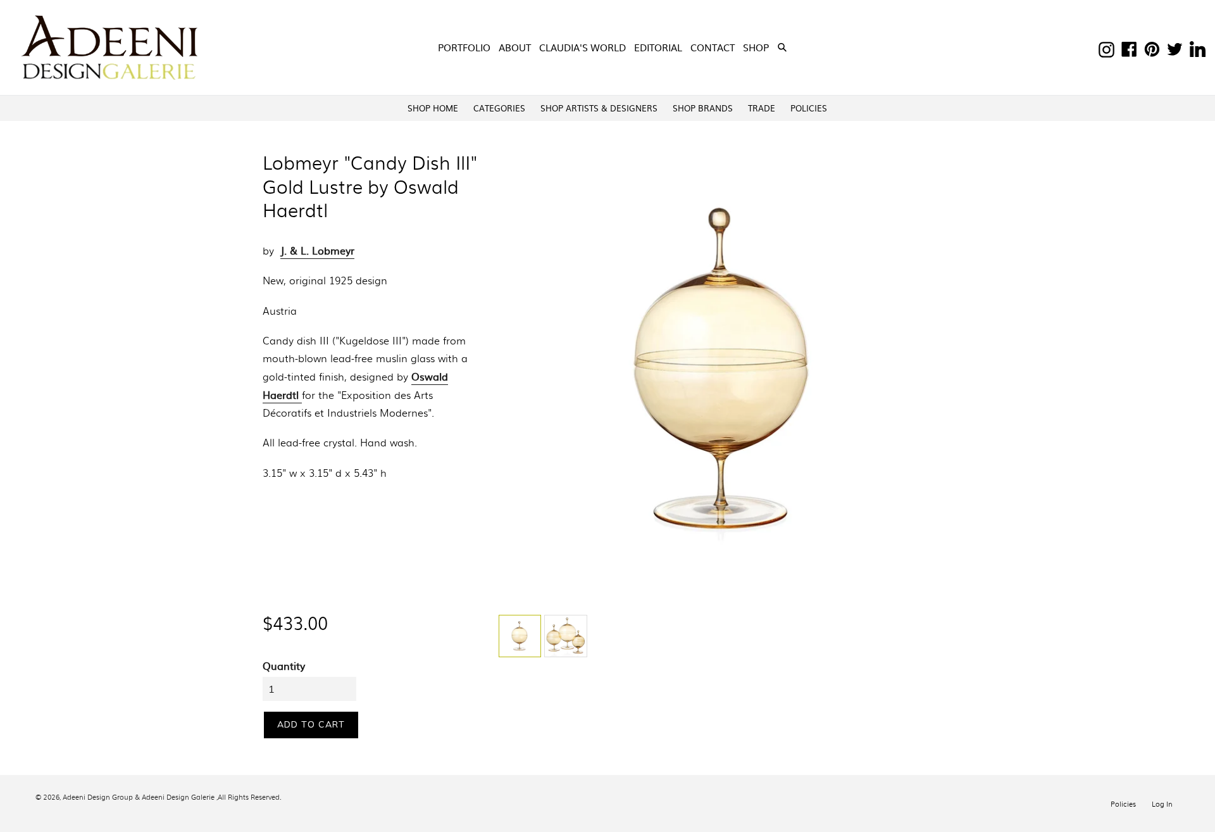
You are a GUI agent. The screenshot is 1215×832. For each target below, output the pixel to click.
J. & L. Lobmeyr (317, 250)
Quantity (284, 665)
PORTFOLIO (464, 47)
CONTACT (712, 47)
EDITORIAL (658, 47)
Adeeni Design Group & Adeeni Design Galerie (139, 796)
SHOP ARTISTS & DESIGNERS (598, 108)
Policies (1123, 803)
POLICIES (808, 108)
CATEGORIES (499, 108)
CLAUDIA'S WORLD (582, 47)
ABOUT (515, 47)
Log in (1162, 803)
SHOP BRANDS (703, 108)
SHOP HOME (433, 108)
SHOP (757, 46)
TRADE (761, 108)
